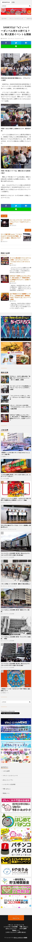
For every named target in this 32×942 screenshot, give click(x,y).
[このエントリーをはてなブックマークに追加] (26, 43)
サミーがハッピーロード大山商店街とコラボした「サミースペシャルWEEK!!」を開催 (20, 387)
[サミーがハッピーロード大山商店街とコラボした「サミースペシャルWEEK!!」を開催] (5, 389)
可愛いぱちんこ (7, 788)
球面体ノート (5, 456)
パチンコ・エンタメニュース (17, 38)
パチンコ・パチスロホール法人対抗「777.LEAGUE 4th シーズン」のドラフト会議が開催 (20, 407)
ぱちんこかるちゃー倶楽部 (20, 937)
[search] (29, 6)
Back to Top (16, 918)
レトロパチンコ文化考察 (8, 557)
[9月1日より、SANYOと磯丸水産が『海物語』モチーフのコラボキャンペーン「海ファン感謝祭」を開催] (5, 379)
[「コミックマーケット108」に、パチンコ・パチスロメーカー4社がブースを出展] (5, 399)
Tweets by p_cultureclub (8, 711)
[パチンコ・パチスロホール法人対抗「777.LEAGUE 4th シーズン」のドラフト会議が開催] (5, 408)
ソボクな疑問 (5, 478)
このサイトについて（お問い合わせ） (16, 932)
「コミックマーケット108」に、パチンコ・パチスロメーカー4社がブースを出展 (20, 397)
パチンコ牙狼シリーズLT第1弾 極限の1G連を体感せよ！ (16, 584)
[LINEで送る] (16, 46)
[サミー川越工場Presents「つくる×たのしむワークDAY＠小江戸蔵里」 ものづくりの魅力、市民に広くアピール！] (27, 237)
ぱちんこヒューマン (7, 502)
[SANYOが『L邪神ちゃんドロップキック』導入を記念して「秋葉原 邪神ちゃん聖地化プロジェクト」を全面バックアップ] (5, 279)
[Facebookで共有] (6, 43)
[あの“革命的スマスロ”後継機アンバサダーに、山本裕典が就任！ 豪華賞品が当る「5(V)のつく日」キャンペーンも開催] (5, 297)
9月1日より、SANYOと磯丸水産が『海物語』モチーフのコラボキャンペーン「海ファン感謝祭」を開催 (20, 378)
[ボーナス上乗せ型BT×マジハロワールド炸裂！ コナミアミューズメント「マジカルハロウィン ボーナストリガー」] (5, 261)
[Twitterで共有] (16, 43)
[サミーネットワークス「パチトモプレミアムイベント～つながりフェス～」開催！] (5, 223)
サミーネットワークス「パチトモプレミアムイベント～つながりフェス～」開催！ (20, 221)
